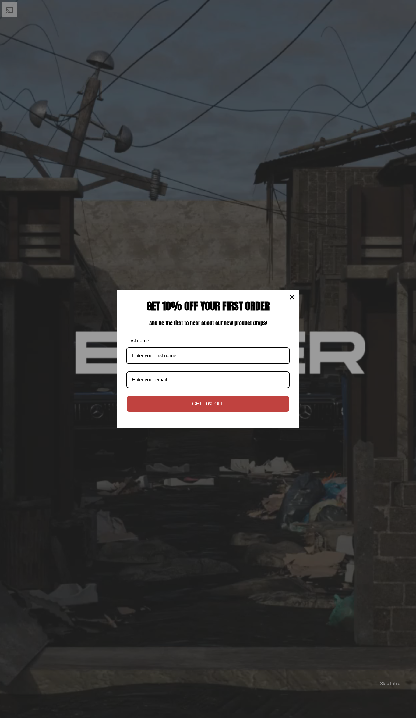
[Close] (292, 297)
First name (137, 340)
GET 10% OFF (208, 403)
